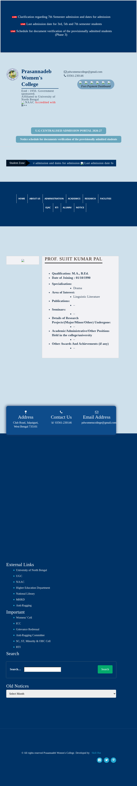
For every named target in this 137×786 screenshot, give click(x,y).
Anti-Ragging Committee (30, 635)
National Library (25, 593)
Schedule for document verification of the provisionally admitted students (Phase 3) (64, 32)
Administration (54, 198)
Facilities (105, 198)
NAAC (20, 581)
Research (90, 198)
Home (21, 198)
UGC (19, 576)
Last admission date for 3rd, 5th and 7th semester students (64, 24)
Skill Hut (96, 753)
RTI (56, 207)
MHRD (20, 599)
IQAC (48, 207)
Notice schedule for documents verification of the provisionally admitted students (68, 139)
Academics (74, 198)
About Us (34, 198)
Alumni (67, 207)
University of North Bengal (31, 570)
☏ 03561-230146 (61, 422)
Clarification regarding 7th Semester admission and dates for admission (63, 17)
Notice (80, 207)
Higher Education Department (33, 587)
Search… (15, 669)
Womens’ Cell (24, 617)
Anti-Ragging (24, 605)
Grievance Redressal (27, 629)
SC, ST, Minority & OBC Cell (33, 641)
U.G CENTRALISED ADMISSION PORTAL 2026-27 (68, 130)
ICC (18, 623)
